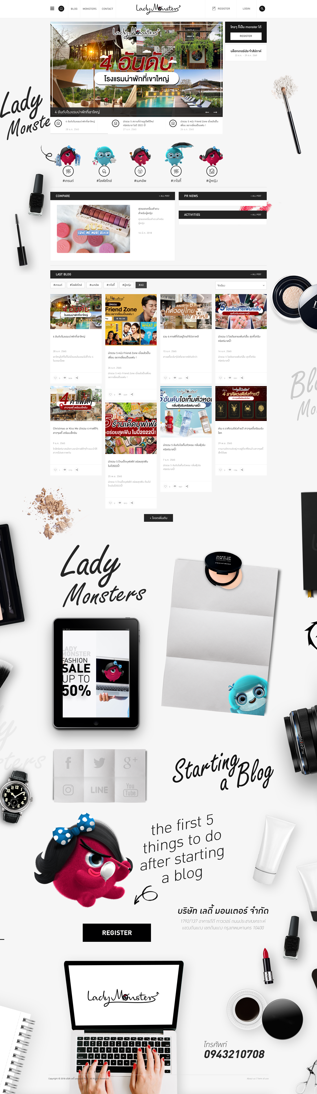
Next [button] (215, 112)
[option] (136, 69)
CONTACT (107, 9)
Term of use (263, 1078)
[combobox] (241, 285)
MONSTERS (89, 9)
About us (251, 1078)
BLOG (74, 9)
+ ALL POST (164, 196)
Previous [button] (207, 112)
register (246, 36)
